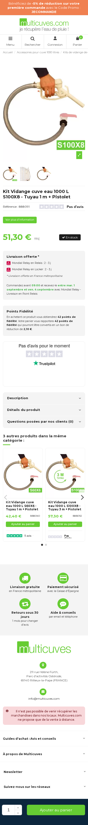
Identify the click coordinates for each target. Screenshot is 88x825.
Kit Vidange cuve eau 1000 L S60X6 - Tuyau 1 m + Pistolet (22, 505)
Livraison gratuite (25, 587)
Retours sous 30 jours (24, 615)
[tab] (44, 398)
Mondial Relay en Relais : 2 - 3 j (31, 263)
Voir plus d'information (19, 219)
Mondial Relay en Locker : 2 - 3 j (32, 269)
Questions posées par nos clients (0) (40, 421)
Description (17, 398)
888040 (35, 515)
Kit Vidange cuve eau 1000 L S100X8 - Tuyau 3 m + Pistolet (64, 505)
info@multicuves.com (44, 698)
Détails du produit (23, 410)
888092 (77, 515)
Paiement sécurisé (63, 587)
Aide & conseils (63, 612)
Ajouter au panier (56, 810)
